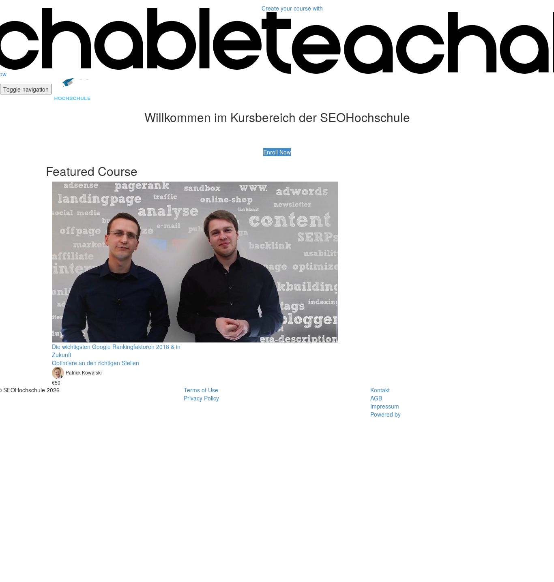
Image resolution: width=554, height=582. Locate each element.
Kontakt (380, 390)
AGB (376, 398)
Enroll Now (277, 152)
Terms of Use (201, 390)
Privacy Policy (201, 398)
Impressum (384, 406)
